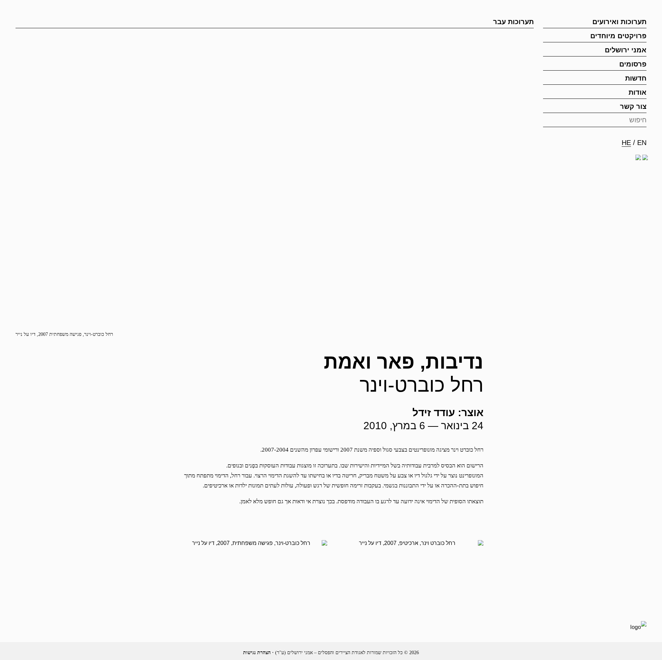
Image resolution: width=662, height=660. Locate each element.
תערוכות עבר (513, 21)
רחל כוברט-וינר (421, 385)
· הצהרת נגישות (258, 652)
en (641, 142)
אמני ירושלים (625, 50)
